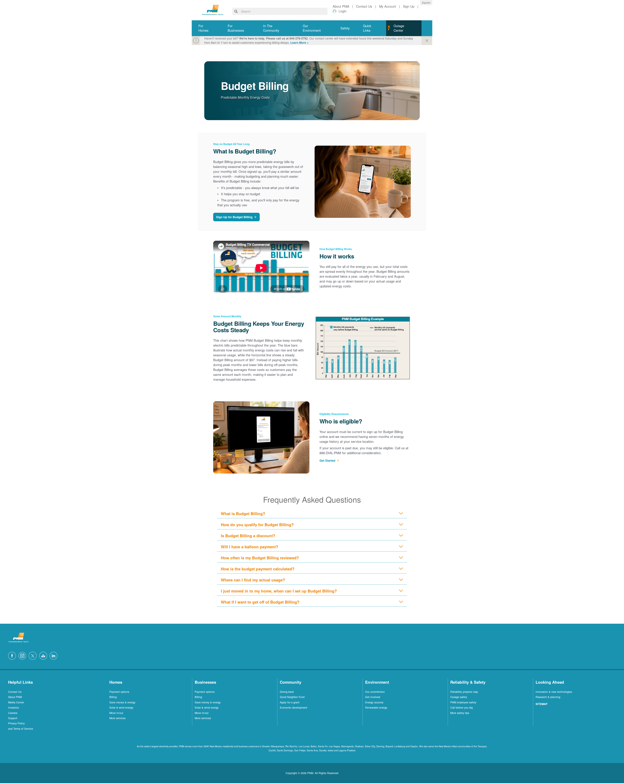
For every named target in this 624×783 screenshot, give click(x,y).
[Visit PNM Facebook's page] (13, 655)
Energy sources (374, 702)
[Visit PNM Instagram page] (23, 655)
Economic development (293, 707)
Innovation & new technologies (554, 692)
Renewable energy (376, 707)
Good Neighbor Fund (292, 697)
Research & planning (548, 697)
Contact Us (14, 692)
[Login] (335, 11)
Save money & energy (122, 702)
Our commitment (375, 692)
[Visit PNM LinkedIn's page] (54, 655)
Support (12, 718)
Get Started (327, 460)
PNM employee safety (463, 702)
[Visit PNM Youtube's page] (44, 655)
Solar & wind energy (121, 707)
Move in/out (116, 713)
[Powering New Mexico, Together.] (213, 9)
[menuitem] (206, 28)
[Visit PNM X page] (34, 655)
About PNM (15, 697)
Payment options (119, 692)
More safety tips (459, 713)
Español (426, 2)
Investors (13, 707)
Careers (12, 713)
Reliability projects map (464, 692)
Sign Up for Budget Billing (234, 217)
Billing (113, 697)
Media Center (16, 702)
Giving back (287, 692)
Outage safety (458, 697)
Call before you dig (461, 707)
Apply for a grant (289, 702)
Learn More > (299, 42)
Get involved (372, 697)
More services (117, 718)
